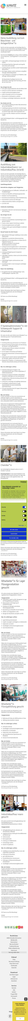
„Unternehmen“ (21, 130)
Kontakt (14, 988)
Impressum (14, 950)
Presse (14, 998)
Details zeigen (21, 525)
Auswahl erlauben (14, 533)
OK (20, 1018)
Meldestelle (14, 940)
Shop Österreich (14, 963)
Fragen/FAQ (14, 994)
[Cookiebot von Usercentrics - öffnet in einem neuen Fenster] (20, 482)
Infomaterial (14, 979)
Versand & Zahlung (14, 961)
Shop (14, 959)
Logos (14, 977)
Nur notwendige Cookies (14, 538)
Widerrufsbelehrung (14, 948)
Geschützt (14, 981)
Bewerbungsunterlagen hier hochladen (9, 917)
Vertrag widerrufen (14, 952)
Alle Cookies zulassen (14, 529)
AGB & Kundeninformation (14, 938)
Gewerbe (14, 967)
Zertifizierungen (14, 975)
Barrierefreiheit (14, 944)
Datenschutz (14, 942)
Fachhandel (14, 965)
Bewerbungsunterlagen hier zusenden (9, 136)
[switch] (24, 511)
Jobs (14, 990)
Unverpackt (14, 996)
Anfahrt (14, 992)
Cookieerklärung (14, 946)
